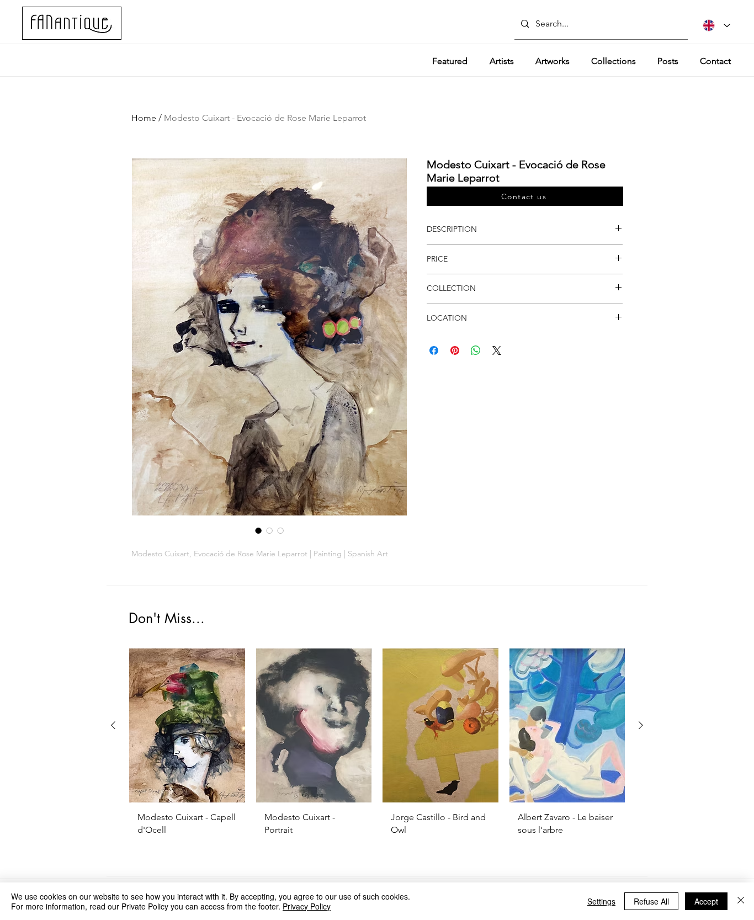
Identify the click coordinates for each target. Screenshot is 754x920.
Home (143, 118)
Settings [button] (601, 901)
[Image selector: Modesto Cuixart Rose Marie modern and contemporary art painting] (280, 530)
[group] (377, 753)
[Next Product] (640, 725)
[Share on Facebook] (433, 350)
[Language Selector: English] (716, 25)
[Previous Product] (113, 725)
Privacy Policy (307, 906)
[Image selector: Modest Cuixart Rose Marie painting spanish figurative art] (258, 530)
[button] (525, 196)
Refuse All (651, 901)
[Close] (740, 901)
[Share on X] (496, 350)
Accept (706, 901)
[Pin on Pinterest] (454, 350)
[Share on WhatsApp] (475, 350)
